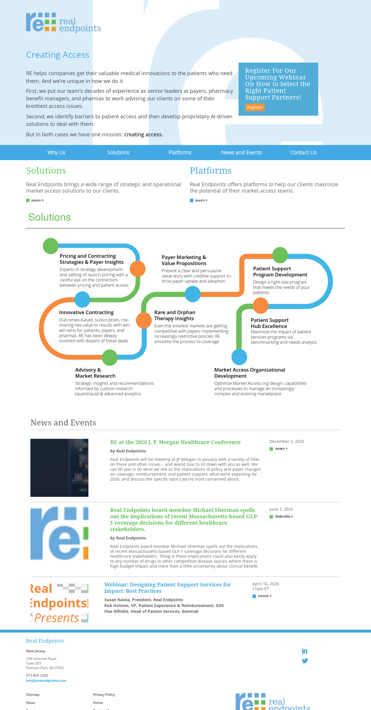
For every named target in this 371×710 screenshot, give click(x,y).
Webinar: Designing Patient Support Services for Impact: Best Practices (167, 586)
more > (37, 199)
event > (265, 594)
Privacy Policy (104, 693)
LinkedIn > (284, 515)
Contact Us (303, 152)
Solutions (118, 152)
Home (98, 701)
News (30, 701)
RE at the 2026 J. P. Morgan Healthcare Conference (175, 441)
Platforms (180, 152)
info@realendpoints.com (46, 679)
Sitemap (32, 693)
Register (255, 107)
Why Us (56, 152)
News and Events (241, 152)
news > (281, 447)
